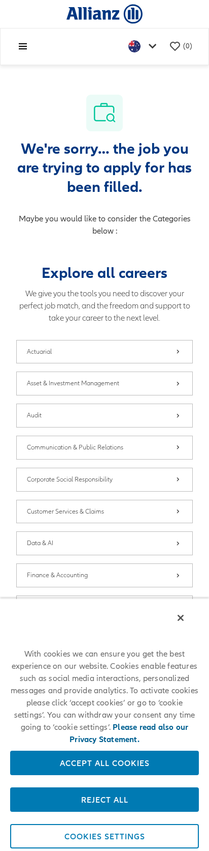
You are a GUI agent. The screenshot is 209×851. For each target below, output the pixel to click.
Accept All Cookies (105, 763)
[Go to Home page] (104, 13)
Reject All (104, 799)
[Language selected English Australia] (144, 47)
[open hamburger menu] (23, 46)
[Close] (180, 618)
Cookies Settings (104, 836)
